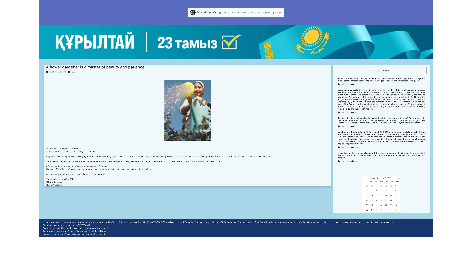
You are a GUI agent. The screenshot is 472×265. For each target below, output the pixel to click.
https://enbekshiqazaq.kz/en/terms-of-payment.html (85, 228)
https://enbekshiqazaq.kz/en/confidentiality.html (85, 231)
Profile (278, 12)
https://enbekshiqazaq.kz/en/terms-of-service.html (83, 234)
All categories (264, 12)
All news (252, 12)
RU (233, 12)
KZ (229, 12)
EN (224, 12)
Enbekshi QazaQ (206, 12)
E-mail (242, 12)
